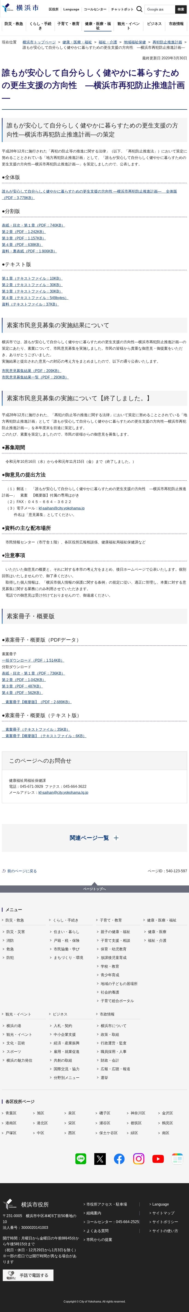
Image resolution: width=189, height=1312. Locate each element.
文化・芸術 (15, 1043)
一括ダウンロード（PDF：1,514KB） (33, 660)
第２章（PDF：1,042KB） (24, 680)
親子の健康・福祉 (115, 932)
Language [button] (71, 9)
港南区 (11, 1123)
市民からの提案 (99, 1240)
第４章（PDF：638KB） (22, 245)
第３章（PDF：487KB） (22, 686)
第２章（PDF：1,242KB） (24, 232)
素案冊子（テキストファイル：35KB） (36, 729)
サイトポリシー (165, 1222)
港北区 (42, 1123)
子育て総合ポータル (117, 1001)
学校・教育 (110, 966)
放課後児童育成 (114, 958)
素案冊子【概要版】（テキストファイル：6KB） (44, 736)
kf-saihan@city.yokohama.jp (62, 508)
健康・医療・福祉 (77, 42)
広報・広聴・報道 (115, 1069)
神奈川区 (138, 1113)
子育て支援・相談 (115, 940)
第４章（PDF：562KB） (22, 693)
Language (160, 1204)
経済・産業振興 (67, 1043)
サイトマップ (163, 1213)
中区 (40, 1133)
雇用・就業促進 (67, 1052)
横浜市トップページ (39, 42)
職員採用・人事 (114, 1052)
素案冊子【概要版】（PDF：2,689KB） (37, 702)
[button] (94, 837)
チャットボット (122, 9)
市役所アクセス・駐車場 (106, 1204)
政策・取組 (110, 1034)
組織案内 (93, 1213)
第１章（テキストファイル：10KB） (32, 278)
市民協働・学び (67, 949)
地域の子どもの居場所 (119, 984)
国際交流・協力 (67, 1069)
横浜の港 (13, 1026)
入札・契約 (63, 1026)
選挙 (104, 1078)
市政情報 (107, 1014)
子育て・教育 (111, 920)
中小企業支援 (65, 1034)
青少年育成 (110, 975)
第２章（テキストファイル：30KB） (32, 285)
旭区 (40, 1113)
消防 (10, 940)
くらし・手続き (66, 920)
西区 (72, 1133)
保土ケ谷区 (108, 1133)
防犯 (10, 958)
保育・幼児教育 (114, 949)
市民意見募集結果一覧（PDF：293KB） (35, 377)
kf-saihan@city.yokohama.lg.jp (63, 792)
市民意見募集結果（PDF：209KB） (31, 371)
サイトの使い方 (165, 1231)
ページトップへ (94, 889)
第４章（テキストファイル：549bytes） (35, 298)
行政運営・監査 (114, 1043)
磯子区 (104, 1113)
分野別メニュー (67, 1078)
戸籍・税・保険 (67, 940)
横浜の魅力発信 (19, 1060)
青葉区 (11, 1113)
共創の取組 (63, 1060)
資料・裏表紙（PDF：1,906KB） (29, 251)
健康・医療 (157, 932)
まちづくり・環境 (68, 958)
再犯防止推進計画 (167, 42)
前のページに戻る (22, 871)
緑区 (134, 1133)
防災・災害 (15, 932)
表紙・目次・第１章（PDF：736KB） (33, 673)
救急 (10, 949)
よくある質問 (97, 1231)
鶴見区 (167, 1123)
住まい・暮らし (67, 932)
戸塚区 (11, 1133)
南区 (165, 1133)
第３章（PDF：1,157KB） (24, 238)
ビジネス (60, 1014)
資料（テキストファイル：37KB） (30, 304)
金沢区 (167, 1113)
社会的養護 (110, 992)
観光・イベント (18, 1014)
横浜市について (114, 1026)
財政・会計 (110, 1060)
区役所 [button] (54, 9)
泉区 (72, 1113)
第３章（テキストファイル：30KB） (32, 291)
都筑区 (136, 1123)
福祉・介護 (108, 42)
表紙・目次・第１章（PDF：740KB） (33, 225)
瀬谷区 (104, 1123)
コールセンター (95, 9)
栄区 (72, 1123)
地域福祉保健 (135, 42)
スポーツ (13, 1052)
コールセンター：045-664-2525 (112, 1222)
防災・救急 (15, 920)
